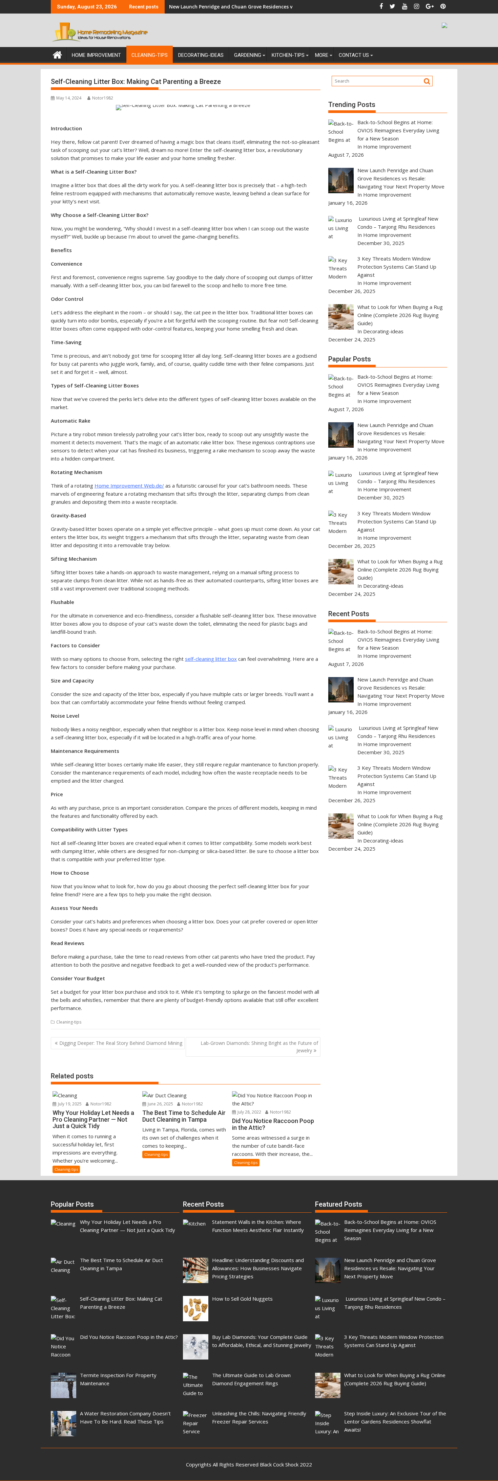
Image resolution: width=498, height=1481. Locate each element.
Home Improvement (96, 55)
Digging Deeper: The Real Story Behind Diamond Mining (120, 1043)
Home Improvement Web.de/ (129, 485)
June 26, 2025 (160, 1104)
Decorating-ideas (201, 55)
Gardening (247, 55)
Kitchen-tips (288, 55)
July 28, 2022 (248, 1112)
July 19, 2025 (69, 1104)
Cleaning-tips (149, 55)
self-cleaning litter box (211, 658)
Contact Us (354, 55)
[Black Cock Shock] (57, 54)
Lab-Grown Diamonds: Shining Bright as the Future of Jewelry (259, 1047)
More (321, 55)
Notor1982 (102, 98)
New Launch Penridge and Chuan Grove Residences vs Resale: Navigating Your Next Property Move (285, 6)
